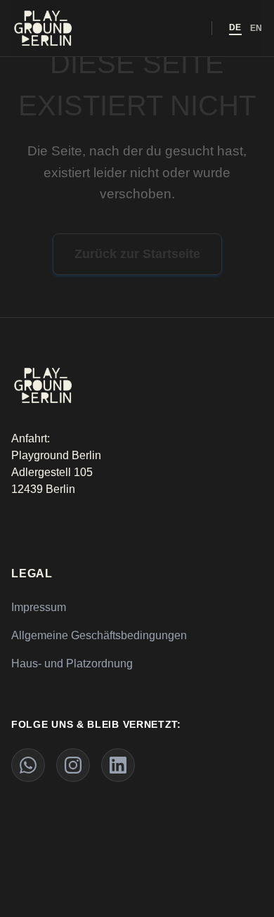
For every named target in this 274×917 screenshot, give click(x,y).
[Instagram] (73, 765)
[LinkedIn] (118, 765)
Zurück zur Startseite (137, 254)
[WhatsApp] (28, 765)
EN (256, 28)
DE (235, 27)
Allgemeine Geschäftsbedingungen (99, 635)
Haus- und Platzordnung (72, 663)
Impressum (38, 607)
